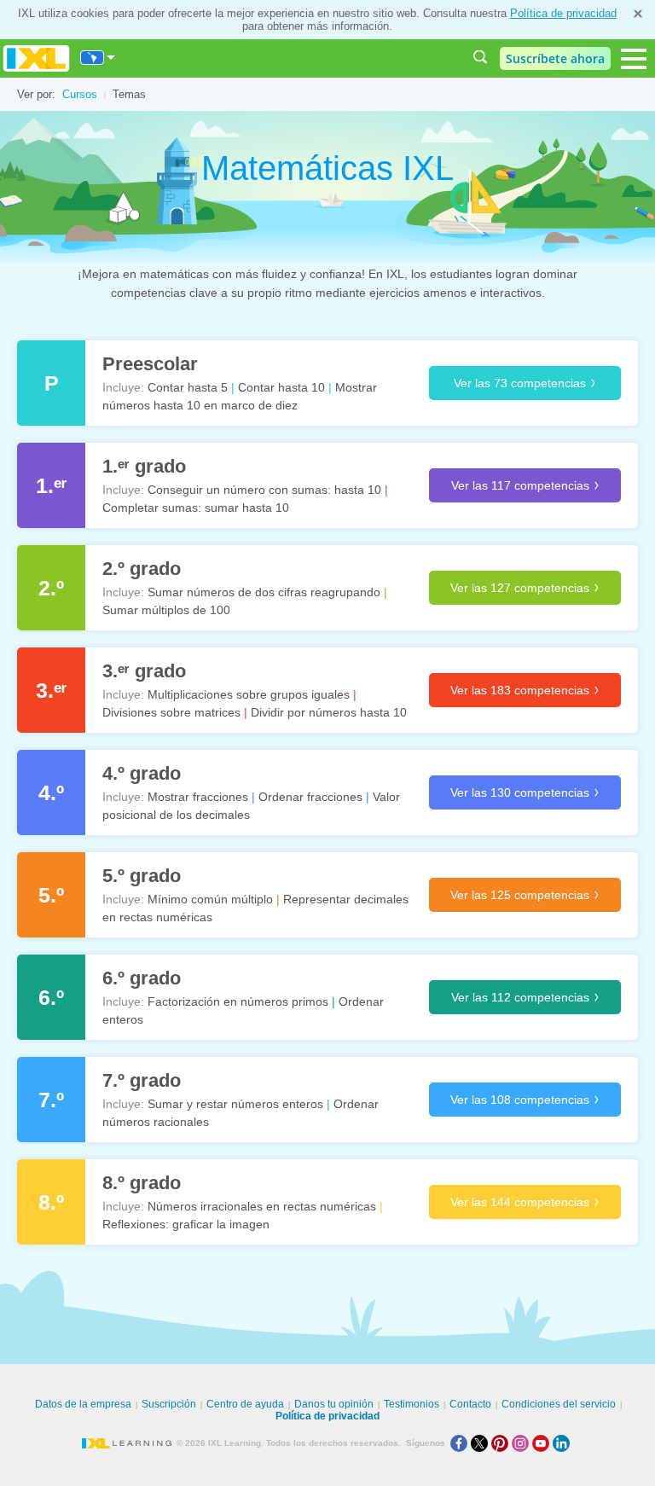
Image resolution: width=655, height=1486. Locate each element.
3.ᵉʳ (51, 690)
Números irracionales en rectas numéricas (262, 1206)
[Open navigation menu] (633, 59)
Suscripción (169, 1404)
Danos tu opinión (334, 1404)
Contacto (470, 1404)
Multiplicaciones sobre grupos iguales (249, 694)
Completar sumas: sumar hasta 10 (195, 507)
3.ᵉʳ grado (144, 671)
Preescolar (150, 363)
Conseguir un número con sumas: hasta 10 (264, 489)
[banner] (36, 58)
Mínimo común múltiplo (210, 899)
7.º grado (141, 1080)
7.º (51, 1100)
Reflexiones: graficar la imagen (186, 1224)
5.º (51, 895)
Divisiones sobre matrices (171, 712)
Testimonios (411, 1404)
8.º (51, 1202)
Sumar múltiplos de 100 (166, 610)
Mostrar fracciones (198, 797)
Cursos (79, 94)
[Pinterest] (501, 1443)
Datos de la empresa (83, 1404)
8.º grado (141, 1182)
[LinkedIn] (563, 1443)
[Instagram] (522, 1443)
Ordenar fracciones (310, 797)
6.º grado (141, 978)
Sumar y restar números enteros (235, 1104)
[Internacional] (98, 57)
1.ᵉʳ (51, 485)
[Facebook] (460, 1443)
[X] (481, 1443)
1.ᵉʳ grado (144, 466)
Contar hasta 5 (188, 387)
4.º (51, 792)
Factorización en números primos (238, 1001)
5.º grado (141, 875)
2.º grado (141, 568)
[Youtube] (542, 1443)
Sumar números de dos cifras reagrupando (264, 592)
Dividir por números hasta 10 (329, 712)
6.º (51, 997)
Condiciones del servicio (558, 1404)
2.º (51, 588)
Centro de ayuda (245, 1404)
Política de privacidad (563, 13)
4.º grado (141, 773)
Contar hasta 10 (281, 387)
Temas (129, 94)
